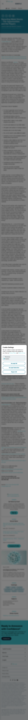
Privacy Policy (12, 353)
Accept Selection (14, 367)
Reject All (14, 372)
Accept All (14, 363)
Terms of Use (21, 353)
